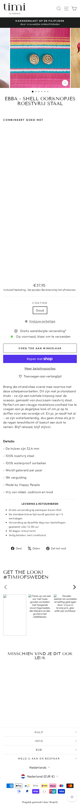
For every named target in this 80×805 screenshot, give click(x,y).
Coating (40, 303)
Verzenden (34, 289)
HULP (39, 732)
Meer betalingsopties (40, 368)
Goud (40, 310)
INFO (39, 741)
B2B (39, 749)
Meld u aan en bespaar (39, 758)
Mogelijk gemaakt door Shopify (40, 802)
